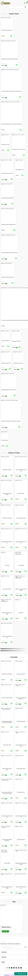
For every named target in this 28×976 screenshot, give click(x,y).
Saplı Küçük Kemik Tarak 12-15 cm (7, 542)
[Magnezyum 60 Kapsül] (16, 335)
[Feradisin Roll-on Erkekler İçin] (7, 23)
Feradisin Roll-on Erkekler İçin (6, 30)
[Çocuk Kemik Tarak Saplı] (21, 511)
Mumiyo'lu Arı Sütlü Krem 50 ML (7, 637)
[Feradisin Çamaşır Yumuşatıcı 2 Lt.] (21, 808)
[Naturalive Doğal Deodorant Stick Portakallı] (9, 243)
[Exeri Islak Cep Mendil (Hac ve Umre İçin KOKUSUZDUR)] (11, 112)
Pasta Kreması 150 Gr (5, 144)
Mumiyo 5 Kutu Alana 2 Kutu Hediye (7, 613)
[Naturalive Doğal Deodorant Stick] (7, 269)
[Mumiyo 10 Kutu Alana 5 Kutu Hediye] (21, 582)
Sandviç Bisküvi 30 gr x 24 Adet (7, 173)
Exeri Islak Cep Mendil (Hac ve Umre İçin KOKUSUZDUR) (11, 124)
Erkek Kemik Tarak (21, 493)
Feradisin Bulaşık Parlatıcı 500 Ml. (7, 197)
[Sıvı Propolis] (7, 558)
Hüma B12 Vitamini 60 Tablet (7, 697)
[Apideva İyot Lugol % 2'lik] (18, 356)
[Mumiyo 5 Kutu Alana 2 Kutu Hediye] (7, 605)
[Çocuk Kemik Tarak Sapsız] (7, 511)
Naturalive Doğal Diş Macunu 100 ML (7, 887)
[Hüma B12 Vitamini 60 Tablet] (7, 690)
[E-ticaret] (14, 975)
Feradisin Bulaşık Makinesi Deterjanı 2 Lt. (7, 840)
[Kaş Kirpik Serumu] (4, 435)
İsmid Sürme (21, 612)
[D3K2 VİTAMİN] (21, 558)
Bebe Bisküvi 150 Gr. (21, 792)
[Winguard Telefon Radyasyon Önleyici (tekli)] (9, 49)
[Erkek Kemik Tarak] (21, 486)
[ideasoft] (7, 975)
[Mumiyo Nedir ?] (11, 915)
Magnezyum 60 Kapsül (16, 341)
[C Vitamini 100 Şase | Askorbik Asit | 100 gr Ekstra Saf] (11, 79)
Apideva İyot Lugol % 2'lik (18, 363)
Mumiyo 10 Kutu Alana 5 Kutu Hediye (21, 590)
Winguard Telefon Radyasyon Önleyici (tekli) (9, 58)
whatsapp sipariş (21, 973)
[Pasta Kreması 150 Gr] (5, 138)
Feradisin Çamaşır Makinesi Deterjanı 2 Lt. (21, 698)
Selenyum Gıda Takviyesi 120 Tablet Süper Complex (10, 421)
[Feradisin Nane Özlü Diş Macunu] (7, 486)
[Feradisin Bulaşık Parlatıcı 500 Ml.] (7, 190)
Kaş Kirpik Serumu (4, 440)
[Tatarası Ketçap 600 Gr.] (21, 667)
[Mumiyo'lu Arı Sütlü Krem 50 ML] (7, 629)
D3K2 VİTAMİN (21, 565)
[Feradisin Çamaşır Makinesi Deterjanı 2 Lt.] (21, 690)
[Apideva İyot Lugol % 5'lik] (6, 356)
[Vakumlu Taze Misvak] (5, 334)
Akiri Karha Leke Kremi (7, 589)
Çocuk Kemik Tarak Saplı (21, 518)
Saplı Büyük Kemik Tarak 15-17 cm (21, 542)
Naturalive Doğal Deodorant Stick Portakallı (9, 252)
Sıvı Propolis (7, 565)
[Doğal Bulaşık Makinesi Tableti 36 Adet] (8, 380)
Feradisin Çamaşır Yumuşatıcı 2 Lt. (21, 816)
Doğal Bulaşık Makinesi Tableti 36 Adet (8, 389)
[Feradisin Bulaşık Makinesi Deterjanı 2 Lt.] (7, 832)
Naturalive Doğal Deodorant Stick (7, 277)
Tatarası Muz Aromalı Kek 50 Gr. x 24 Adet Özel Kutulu (7, 793)
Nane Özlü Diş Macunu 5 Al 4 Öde (21, 470)
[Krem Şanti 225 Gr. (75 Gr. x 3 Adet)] (18, 141)
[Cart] (26, 3)
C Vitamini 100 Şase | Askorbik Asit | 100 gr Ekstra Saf (11, 91)
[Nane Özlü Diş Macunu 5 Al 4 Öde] (21, 462)
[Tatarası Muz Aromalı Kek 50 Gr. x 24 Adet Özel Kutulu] (7, 785)
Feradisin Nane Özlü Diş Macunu (7, 494)
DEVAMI (5, 931)
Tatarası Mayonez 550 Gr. (21, 768)
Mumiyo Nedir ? (6, 927)
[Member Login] (24, 3)
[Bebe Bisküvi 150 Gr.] (21, 785)
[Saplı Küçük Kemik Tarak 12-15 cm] (7, 534)
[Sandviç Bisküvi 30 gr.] (19, 164)
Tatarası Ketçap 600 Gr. (21, 674)
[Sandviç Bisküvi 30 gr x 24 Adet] (7, 166)
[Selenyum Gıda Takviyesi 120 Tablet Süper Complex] (11, 410)
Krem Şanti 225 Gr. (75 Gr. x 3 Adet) (18, 149)
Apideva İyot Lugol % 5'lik (6, 363)
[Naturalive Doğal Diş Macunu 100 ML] (7, 879)
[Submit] (25, 947)
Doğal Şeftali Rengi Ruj (21, 721)
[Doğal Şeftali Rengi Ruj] (21, 714)
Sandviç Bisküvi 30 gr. (20, 169)
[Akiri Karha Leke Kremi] (7, 582)
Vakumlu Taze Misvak (5, 340)
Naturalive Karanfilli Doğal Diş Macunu (8, 224)
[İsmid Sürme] (21, 605)
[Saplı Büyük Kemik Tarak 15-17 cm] (21, 534)
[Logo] (5, 3)
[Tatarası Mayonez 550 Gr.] (21, 761)
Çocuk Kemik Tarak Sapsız (7, 518)
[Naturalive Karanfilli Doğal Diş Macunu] (8, 215)
